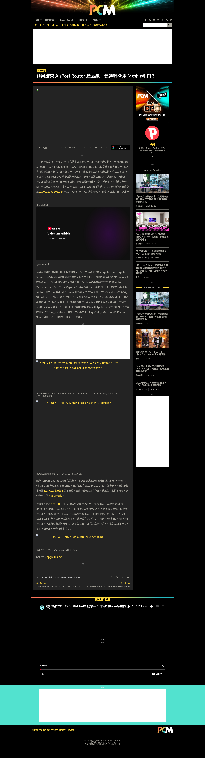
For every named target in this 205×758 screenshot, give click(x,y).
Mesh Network (73, 577)
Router (57, 577)
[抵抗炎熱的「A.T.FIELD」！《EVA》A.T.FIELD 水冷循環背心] (152, 338)
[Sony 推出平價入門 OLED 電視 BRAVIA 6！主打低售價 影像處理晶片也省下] (152, 221)
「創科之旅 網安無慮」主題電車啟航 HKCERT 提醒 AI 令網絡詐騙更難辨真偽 (152, 199)
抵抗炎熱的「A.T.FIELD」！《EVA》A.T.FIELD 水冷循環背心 (151, 353)
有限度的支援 (55, 495)
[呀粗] (152, 133)
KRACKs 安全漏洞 (54, 490)
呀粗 (45, 147)
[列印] (106, 147)
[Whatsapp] (162, 20)
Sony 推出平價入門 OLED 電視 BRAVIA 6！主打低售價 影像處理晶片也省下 (152, 237)
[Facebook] (145, 20)
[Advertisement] (102, 46)
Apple (44, 577)
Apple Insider (54, 557)
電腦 (137, 277)
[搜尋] (169, 25)
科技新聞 (41, 71)
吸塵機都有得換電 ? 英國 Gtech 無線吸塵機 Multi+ (108, 586)
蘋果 (50, 577)
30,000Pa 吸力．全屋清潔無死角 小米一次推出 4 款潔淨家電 (152, 252)
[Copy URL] (101, 147)
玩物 (137, 359)
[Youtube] (154, 20)
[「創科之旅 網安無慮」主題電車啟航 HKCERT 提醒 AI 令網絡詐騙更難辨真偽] (152, 183)
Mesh (63, 577)
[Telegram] (95, 147)
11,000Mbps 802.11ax (51, 191)
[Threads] (158, 20)
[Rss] (171, 20)
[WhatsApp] (90, 147)
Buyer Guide (141, 258)
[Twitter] (167, 20)
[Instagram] (150, 20)
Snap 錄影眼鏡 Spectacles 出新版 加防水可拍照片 (58, 586)
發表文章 (55, 503)
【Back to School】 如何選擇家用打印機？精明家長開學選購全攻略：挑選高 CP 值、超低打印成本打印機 (152, 269)
